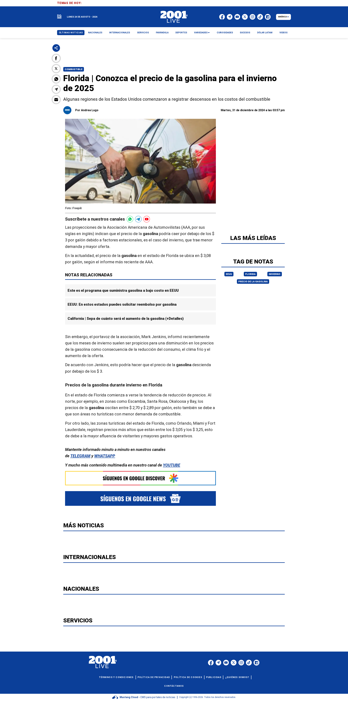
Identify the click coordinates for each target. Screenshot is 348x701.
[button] (56, 58)
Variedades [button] (201, 32)
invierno (274, 274)
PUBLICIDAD (213, 677)
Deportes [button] (181, 32)
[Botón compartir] (56, 48)
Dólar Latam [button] (264, 32)
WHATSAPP (104, 456)
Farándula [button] (162, 32)
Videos (283, 32)
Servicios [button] (143, 32)
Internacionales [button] (119, 32)
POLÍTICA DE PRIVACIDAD (154, 677)
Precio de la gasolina (253, 281)
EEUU (229, 274)
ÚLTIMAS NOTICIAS (71, 32)
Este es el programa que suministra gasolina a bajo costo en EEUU (123, 290)
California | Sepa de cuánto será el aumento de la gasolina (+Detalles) (126, 318)
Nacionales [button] (95, 32)
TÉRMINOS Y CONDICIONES (116, 677)
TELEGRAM (80, 456)
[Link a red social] (211, 663)
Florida (250, 274)
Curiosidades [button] (225, 32)
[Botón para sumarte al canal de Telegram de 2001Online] (138, 219)
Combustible (73, 69)
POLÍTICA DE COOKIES (188, 677)
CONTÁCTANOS (174, 686)
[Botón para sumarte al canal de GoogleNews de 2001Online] (140, 498)
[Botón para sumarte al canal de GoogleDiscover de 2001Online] (140, 478)
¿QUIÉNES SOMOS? (237, 677)
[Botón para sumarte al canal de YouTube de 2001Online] (146, 219)
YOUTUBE (171, 465)
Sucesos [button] (245, 32)
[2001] (174, 17)
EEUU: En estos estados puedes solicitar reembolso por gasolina (122, 304)
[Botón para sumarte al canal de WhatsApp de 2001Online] (130, 219)
